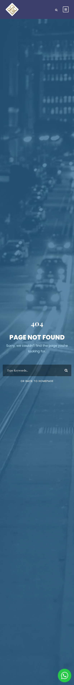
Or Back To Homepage (37, 381)
